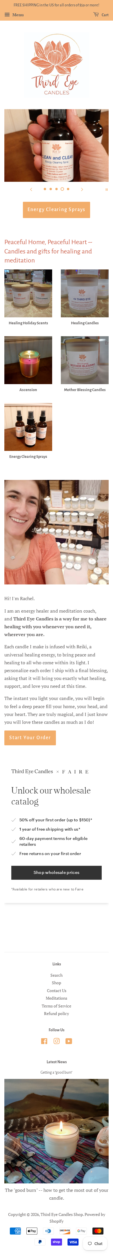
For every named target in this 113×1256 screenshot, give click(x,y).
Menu (17, 14)
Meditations (56, 998)
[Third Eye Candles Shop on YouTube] (68, 1042)
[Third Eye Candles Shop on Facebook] (44, 1042)
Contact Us (56, 990)
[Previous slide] (31, 189)
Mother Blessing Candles (56, 209)
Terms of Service (56, 1006)
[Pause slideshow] (106, 189)
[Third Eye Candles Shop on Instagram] (56, 1042)
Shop (56, 982)
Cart (105, 15)
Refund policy (56, 1013)
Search (56, 975)
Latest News (57, 1062)
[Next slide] (82, 189)
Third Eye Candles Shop (62, 1214)
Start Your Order (30, 737)
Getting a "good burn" (56, 1072)
